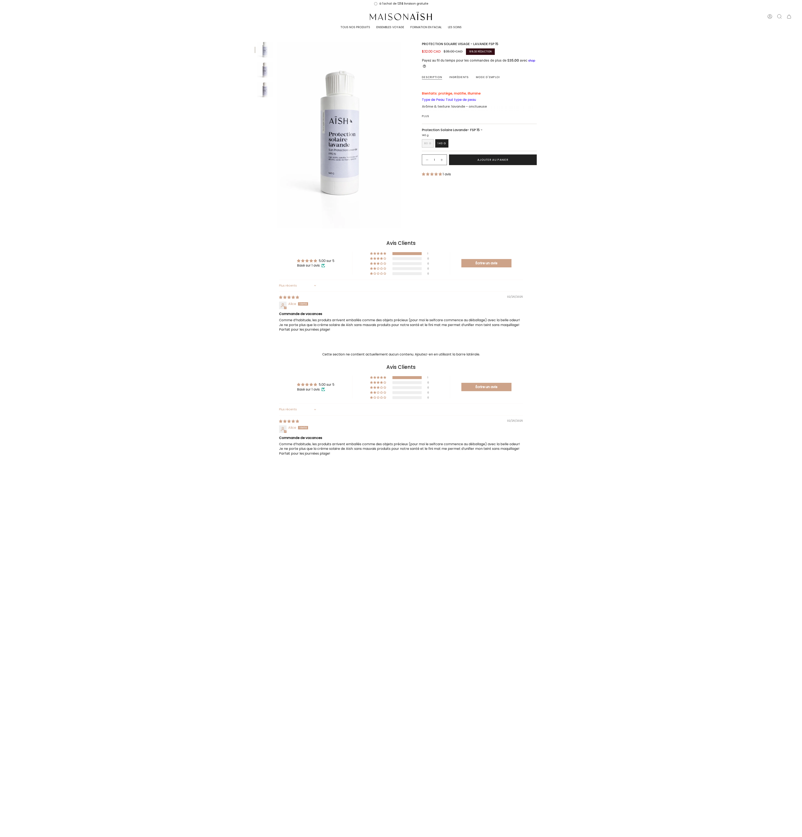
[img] (289, 297)
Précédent (277, 135)
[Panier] (789, 16)
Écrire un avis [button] (486, 263)
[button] (355, 27)
